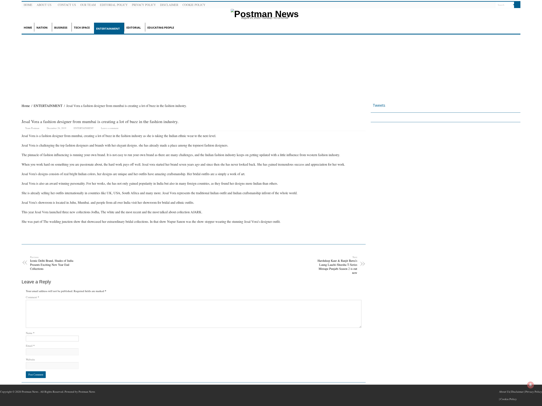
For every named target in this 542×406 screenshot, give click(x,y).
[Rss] (471, 5)
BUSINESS (60, 27)
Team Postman (32, 128)
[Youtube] (486, 5)
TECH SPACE (82, 27)
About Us (44, 5)
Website (30, 359)
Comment (32, 297)
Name (30, 333)
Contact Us (67, 5)
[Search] (517, 5)
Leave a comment (109, 128)
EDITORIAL (133, 27)
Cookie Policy (194, 5)
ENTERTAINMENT (108, 28)
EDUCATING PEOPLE (160, 27)
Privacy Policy (144, 5)
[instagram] (491, 5)
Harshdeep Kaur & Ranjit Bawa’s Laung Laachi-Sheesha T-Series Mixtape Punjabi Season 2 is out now (337, 265)
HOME (28, 27)
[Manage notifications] (530, 385)
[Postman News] (261, 13)
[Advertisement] (271, 66)
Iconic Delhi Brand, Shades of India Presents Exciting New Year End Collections (51, 263)
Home (28, 5)
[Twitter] (481, 5)
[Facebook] (476, 5)
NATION (42, 27)
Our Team (88, 5)
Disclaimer (169, 5)
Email (30, 346)
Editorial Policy (114, 5)
